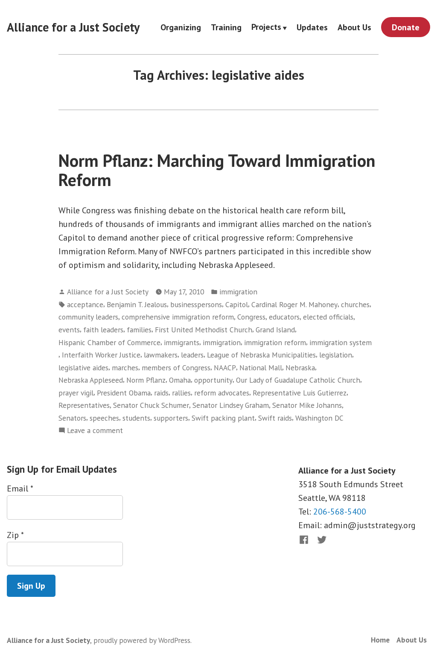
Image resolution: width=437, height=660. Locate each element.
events (69, 329)
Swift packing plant (223, 418)
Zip (15, 535)
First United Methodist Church (203, 329)
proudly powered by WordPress (141, 640)
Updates (312, 27)
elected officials (328, 317)
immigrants (181, 342)
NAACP (225, 367)
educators (284, 317)
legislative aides (83, 367)
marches (125, 367)
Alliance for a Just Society (73, 27)
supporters (171, 418)
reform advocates (221, 393)
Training (226, 27)
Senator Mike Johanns (307, 405)
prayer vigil (75, 393)
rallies (181, 393)
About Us (354, 27)
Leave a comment (95, 430)
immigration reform (275, 342)
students (136, 418)
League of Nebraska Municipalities (261, 355)
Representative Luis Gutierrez (300, 393)
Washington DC (319, 418)
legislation (335, 355)
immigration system (340, 342)
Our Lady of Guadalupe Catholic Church (298, 380)
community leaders (88, 317)
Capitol (236, 304)
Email (20, 488)
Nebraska (300, 367)
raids (161, 393)
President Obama (124, 393)
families (139, 329)
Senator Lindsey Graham (230, 405)
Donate (406, 27)
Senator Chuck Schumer (151, 405)
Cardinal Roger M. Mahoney (294, 304)
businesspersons (196, 304)
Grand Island (275, 329)
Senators (72, 418)
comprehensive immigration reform (178, 317)
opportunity (213, 380)
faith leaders (103, 329)
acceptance (85, 304)
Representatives (84, 405)
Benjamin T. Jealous (137, 304)
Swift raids (275, 418)
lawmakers (161, 355)
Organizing (180, 27)
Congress (251, 317)
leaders (192, 355)
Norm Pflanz (146, 380)
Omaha (180, 380)
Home (380, 640)
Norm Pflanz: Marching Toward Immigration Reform (216, 170)
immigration (238, 292)
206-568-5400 (339, 511)
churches (355, 304)
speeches (104, 418)
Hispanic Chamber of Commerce (109, 342)
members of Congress (176, 367)
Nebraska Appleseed (90, 380)
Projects (266, 27)
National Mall (260, 367)
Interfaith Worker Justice (101, 355)
